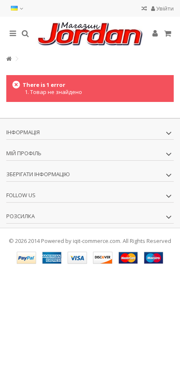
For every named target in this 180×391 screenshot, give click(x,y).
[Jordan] (90, 34)
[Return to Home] (8, 59)
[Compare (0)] (144, 9)
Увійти (164, 8)
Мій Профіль (23, 153)
